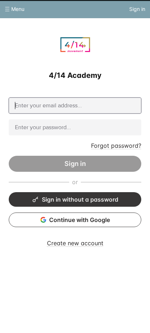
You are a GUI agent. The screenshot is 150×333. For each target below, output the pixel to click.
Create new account (75, 243)
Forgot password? (116, 145)
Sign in (75, 163)
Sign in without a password (80, 199)
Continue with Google (79, 219)
